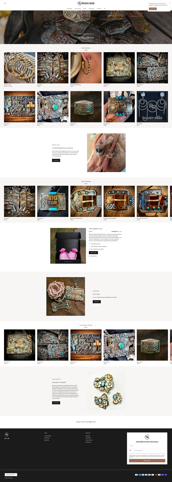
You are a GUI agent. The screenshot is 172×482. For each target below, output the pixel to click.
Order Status (46, 438)
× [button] (169, 3)
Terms (132, 457)
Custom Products (78, 8)
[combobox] (131, 450)
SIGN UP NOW (93, 252)
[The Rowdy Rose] (86, 3)
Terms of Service (89, 440)
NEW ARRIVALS (86, 48)
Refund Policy (88, 438)
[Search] (5, 3)
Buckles (84, 8)
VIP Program (99, 8)
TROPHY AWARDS (86, 181)
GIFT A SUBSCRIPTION (93, 256)
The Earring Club (91, 8)
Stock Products (69, 8)
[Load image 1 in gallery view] (68, 246)
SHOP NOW (56, 160)
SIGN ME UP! (147, 460)
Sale (104, 8)
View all (86, 50)
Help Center (46, 440)
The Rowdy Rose (10, 478)
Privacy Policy (88, 442)
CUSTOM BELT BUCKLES (86, 325)
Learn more (152, 8)
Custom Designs (47, 435)
